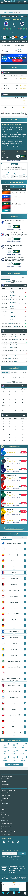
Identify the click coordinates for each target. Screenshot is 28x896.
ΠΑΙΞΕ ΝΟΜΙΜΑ (17, 60)
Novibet (9, 458)
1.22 (12, 192)
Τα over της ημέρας (5, 795)
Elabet (8, 467)
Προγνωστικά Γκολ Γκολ (7, 793)
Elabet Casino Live (5, 829)
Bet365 (9, 492)
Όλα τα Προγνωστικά (12, 764)
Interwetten (10, 509)
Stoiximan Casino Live (6, 823)
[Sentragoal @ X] (8, 842)
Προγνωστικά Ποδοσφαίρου (8, 790)
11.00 (19, 192)
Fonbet (9, 484)
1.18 (12, 207)
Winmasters (10, 501)
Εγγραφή (22, 853)
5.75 (16, 203)
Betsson (9, 518)
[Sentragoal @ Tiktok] (18, 842)
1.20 (12, 196)
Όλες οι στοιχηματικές (12, 528)
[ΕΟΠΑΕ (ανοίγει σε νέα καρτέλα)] (18, 878)
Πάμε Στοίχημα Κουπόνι (6, 776)
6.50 (16, 192)
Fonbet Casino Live (5, 834)
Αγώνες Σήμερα (5, 784)
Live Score (3, 781)
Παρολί (3, 800)
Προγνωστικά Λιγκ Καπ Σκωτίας (9, 16)
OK (14, 889)
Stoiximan (9, 450)
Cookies (15, 886)
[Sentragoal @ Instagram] (13, 842)
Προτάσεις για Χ (5, 798)
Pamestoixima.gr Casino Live (8, 831)
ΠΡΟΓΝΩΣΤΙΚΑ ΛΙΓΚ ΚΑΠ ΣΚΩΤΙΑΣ (8, 12)
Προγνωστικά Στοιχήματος (7, 779)
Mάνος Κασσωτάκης (15, 124)
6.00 (16, 199)
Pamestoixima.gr (11, 475)
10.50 (19, 199)
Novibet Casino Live (6, 826)
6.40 (16, 196)
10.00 (19, 203)
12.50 (19, 196)
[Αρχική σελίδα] (0, 12)
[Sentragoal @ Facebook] (4, 842)
